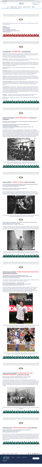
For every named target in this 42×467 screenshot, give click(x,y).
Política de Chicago (30, 182)
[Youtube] (34, 453)
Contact (12, 453)
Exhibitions (7, 8)
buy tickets (35, 4)
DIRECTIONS (13, 457)
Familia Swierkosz (32, 427)
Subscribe (35, 458)
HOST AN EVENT (24, 457)
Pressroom (15, 453)
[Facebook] (28, 453)
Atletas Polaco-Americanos (10, 273)
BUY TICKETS (18, 457)
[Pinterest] (32, 453)
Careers (8, 453)
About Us (4, 453)
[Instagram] (30, 453)
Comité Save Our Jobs (23, 374)
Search (4, 3)
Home (3, 8)
